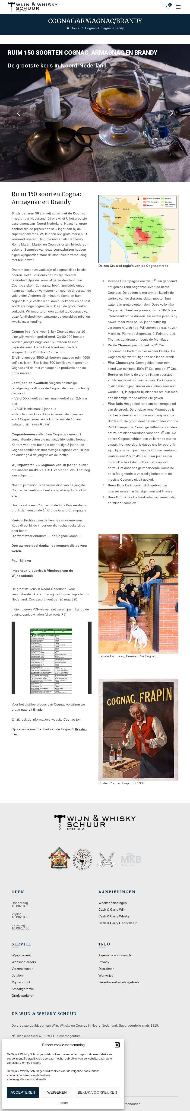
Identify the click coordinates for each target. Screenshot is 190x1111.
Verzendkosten (22, 969)
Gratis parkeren (23, 995)
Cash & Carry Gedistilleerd (117, 923)
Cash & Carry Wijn (111, 909)
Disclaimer (106, 969)
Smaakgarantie (23, 989)
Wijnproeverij (21, 955)
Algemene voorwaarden (115, 955)
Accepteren (23, 1092)
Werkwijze (105, 975)
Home (75, 28)
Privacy (63, 1103)
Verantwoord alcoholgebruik (118, 982)
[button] (117, 1045)
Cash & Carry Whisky (114, 916)
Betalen (17, 975)
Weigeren (57, 1092)
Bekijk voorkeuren (97, 1092)
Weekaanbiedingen (112, 903)
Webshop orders (24, 962)
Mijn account (21, 982)
